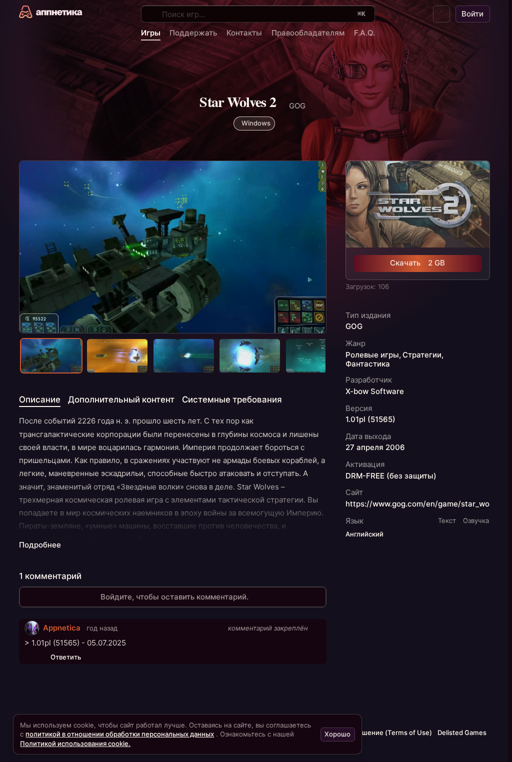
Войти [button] (473, 13)
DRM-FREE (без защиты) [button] (391, 476)
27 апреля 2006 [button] (375, 447)
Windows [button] (256, 123)
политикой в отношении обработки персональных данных (120, 734)
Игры (150, 33)
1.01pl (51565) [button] (371, 419)
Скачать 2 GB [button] (417, 263)
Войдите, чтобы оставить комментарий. (174, 597)
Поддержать (193, 33)
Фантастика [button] (368, 364)
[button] (441, 14)
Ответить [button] (65, 657)
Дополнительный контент (121, 399)
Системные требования (232, 399)
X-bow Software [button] (375, 391)
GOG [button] (354, 326)
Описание (39, 399)
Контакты (244, 33)
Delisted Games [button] (462, 732)
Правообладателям (308, 33)
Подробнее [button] (40, 545)
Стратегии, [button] (423, 355)
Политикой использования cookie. (75, 744)
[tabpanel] (173, 482)
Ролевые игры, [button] (373, 355)
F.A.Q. (364, 33)
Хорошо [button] (337, 734)
